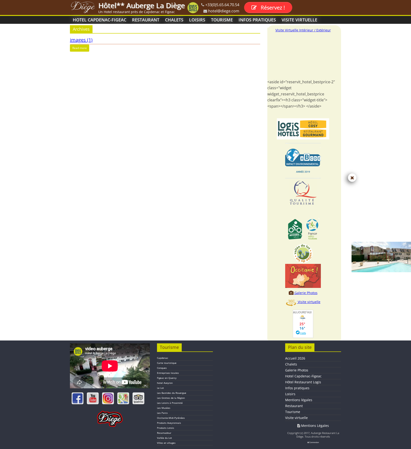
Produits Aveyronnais (169, 422)
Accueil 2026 (295, 358)
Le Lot (160, 388)
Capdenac (162, 358)
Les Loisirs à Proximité (170, 403)
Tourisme (222, 20)
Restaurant (145, 20)
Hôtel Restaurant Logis (303, 382)
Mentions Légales (314, 425)
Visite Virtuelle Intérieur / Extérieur (303, 30)
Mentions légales (298, 400)
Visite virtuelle (299, 20)
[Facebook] (77, 398)
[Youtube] (93, 398)
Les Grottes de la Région (171, 398)
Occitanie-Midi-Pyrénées (171, 417)
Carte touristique (166, 363)
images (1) (81, 40)
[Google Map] (123, 398)
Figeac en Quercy (166, 378)
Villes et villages (166, 442)
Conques (162, 368)
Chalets (174, 20)
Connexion (314, 442)
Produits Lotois (165, 427)
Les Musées (163, 408)
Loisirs (197, 20)
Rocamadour (164, 432)
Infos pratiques (257, 20)
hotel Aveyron (165, 383)
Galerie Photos (306, 293)
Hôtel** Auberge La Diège (141, 5)
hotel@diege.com (223, 11)
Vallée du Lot (164, 437)
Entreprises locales (168, 373)
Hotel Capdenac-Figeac (99, 20)
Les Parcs (162, 412)
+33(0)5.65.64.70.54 (221, 4)
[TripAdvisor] (138, 398)
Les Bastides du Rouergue (171, 393)
